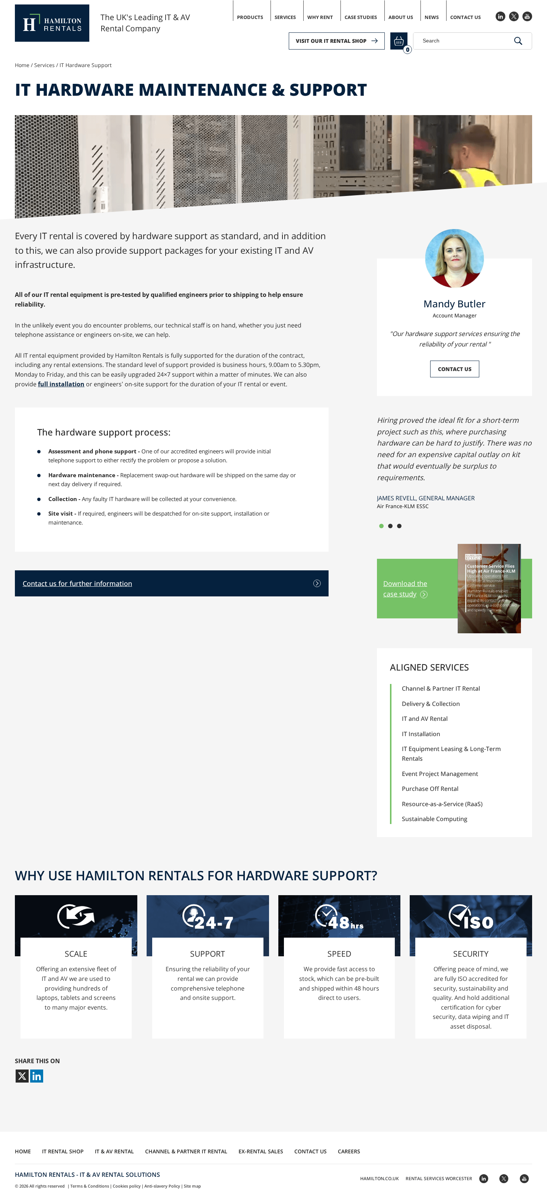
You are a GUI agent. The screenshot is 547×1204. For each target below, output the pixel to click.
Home (22, 65)
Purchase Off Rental (430, 789)
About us (400, 17)
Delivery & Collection (431, 704)
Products (250, 17)
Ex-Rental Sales (261, 1151)
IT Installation (421, 734)
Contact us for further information (77, 583)
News (432, 17)
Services (285, 17)
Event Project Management (440, 774)
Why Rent (320, 17)
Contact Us (465, 17)
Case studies (361, 17)
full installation (61, 384)
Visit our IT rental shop (331, 40)
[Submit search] (518, 41)
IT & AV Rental (114, 1151)
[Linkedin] (36, 1076)
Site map (192, 1186)
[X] (22, 1076)
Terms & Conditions (89, 1186)
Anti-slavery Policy (162, 1186)
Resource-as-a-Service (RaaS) (442, 804)
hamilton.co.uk (379, 1178)
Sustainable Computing (434, 819)
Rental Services (439, 1178)
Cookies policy (127, 1186)
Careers (349, 1151)
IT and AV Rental (425, 719)
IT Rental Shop (63, 1151)
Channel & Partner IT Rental (441, 688)
